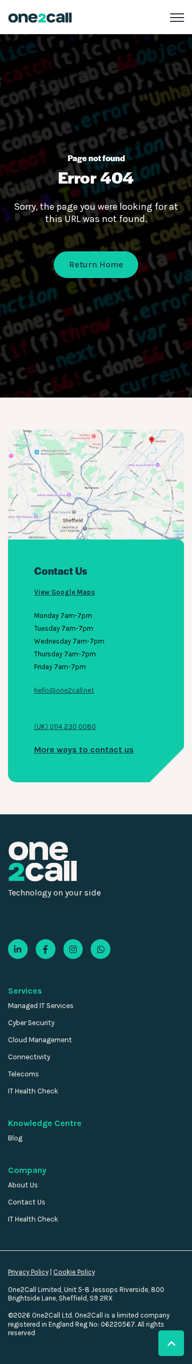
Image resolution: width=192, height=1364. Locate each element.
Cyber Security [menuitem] (31, 1023)
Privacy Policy (28, 1272)
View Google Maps (64, 592)
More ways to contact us (84, 749)
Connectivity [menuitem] (29, 1057)
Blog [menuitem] (15, 1138)
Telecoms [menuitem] (23, 1074)
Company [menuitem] (27, 1170)
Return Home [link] (96, 264)
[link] (40, 17)
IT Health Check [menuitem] (33, 1091)
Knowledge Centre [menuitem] (45, 1123)
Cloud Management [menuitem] (40, 1040)
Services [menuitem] (25, 991)
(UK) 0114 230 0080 (65, 727)
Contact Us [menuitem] (26, 1202)
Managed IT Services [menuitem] (41, 1006)
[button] (171, 1343)
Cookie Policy (74, 1272)
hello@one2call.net (64, 690)
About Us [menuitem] (23, 1185)
